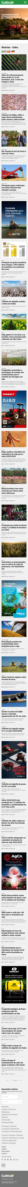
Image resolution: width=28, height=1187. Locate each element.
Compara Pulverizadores (12, 1131)
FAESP (3, 1058)
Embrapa (4, 368)
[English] (5, 51)
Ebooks (5, 1117)
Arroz (3, 675)
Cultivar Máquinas (9, 1140)
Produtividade (5, 640)
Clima (3, 560)
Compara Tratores (9, 1126)
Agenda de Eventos (10, 1114)
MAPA (3, 450)
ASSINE (4, 1147)
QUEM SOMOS (6, 1151)
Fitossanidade (7, 1122)
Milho (3, 819)
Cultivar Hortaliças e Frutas (13, 1138)
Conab (3, 893)
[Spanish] (8, 51)
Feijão (3, 710)
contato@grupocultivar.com (7, 1179)
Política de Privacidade (6, 1156)
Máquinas (6, 1112)
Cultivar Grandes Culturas (12, 1135)
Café (3, 523)
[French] (10, 51)
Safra (3, 260)
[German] (13, 51)
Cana (3, 1027)
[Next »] (20, 1080)
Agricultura (4, 73)
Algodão (4, 299)
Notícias (5, 1107)
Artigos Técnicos (9, 1109)
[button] (25, 2)
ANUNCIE (4, 1149)
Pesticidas (6, 1120)
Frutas (3, 486)
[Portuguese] (3, 51)
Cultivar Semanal (9, 1143)
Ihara (3, 1007)
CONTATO (4, 1153)
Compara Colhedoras (10, 1129)
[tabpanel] (14, 24)
